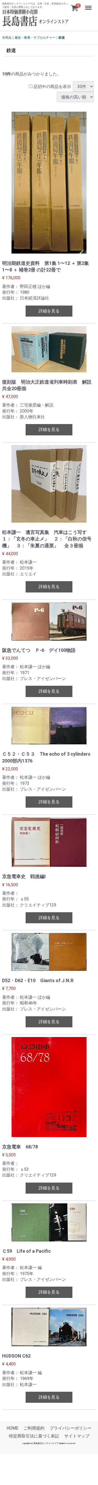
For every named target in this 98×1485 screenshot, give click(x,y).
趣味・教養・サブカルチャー (35, 37)
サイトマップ (76, 1436)
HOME (12, 1428)
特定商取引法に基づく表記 (34, 1436)
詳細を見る (49, 310)
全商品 (6, 37)
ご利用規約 (34, 1428)
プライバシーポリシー (70, 1428)
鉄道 (62, 37)
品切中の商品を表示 (51, 86)
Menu (89, 4)
